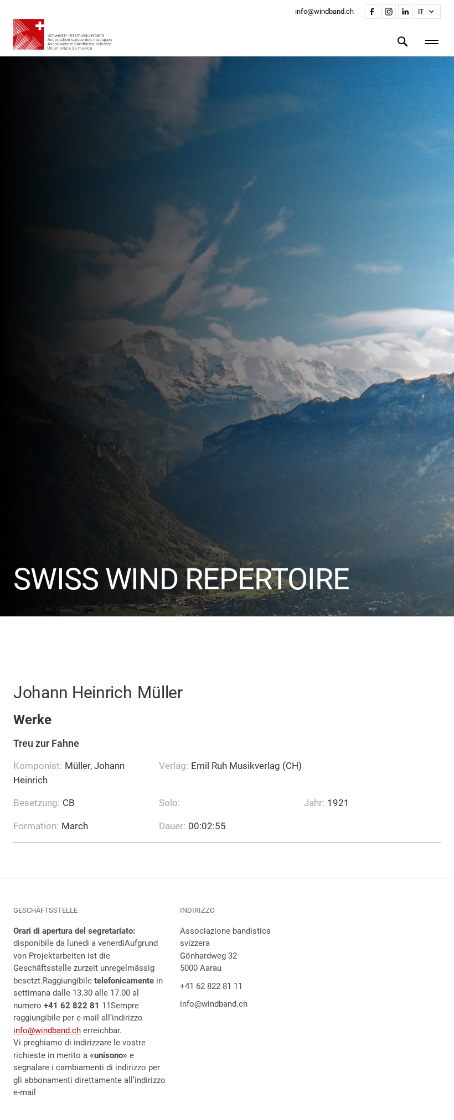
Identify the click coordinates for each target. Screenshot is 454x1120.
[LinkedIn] (405, 11)
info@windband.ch (47, 1030)
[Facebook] (372, 11)
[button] (428, 11)
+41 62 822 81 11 (211, 986)
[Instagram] (388, 11)
